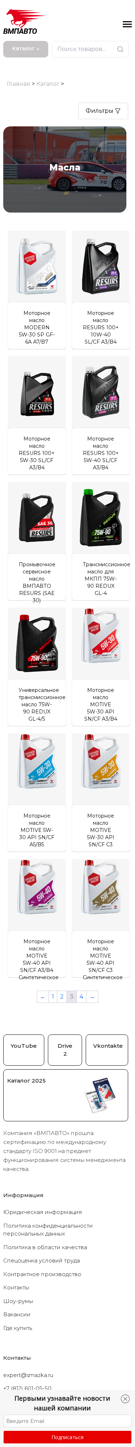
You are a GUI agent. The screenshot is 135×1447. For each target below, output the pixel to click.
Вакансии (17, 1314)
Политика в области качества (45, 1247)
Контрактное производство (42, 1274)
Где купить (17, 1328)
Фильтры (100, 110)
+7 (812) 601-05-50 (27, 1388)
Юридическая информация (42, 1212)
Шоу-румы (18, 1301)
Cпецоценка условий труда (41, 1260)
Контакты (16, 1287)
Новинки (18, 63)
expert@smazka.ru (28, 1375)
